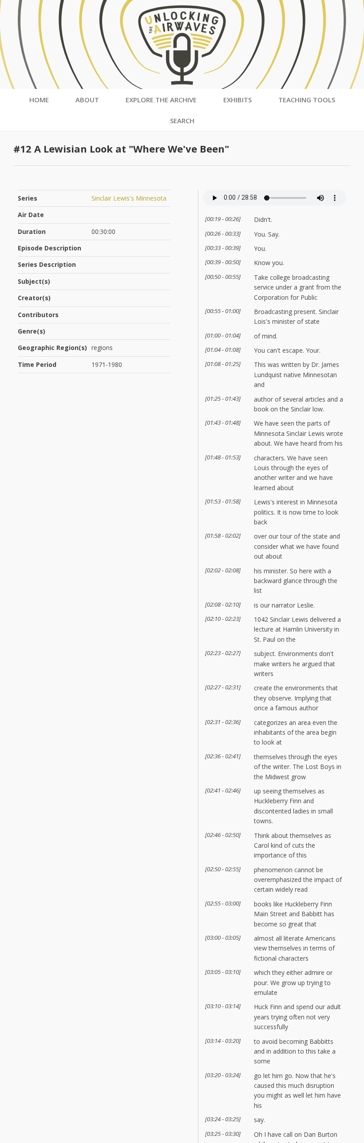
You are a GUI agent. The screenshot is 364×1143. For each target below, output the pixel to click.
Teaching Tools (306, 99)
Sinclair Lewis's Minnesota (128, 198)
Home (39, 99)
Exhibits (237, 99)
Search (182, 120)
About (87, 99)
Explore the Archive (161, 99)
